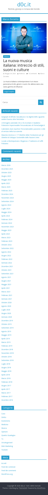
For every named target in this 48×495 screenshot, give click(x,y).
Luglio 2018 (5, 364)
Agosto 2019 (6, 331)
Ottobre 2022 (6, 245)
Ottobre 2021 (6, 270)
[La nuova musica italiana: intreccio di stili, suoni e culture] (23, 24)
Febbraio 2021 (6, 295)
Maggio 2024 (6, 212)
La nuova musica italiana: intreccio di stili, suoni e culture (23, 65)
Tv (2, 439)
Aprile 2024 (5, 216)
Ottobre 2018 (6, 357)
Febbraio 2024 (6, 219)
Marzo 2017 (5, 393)
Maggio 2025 (6, 180)
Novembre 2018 (7, 353)
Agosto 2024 (6, 205)
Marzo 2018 (5, 378)
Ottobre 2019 (6, 324)
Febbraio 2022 (6, 259)
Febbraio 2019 (6, 346)
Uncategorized (6, 442)
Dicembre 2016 (7, 400)
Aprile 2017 (5, 389)
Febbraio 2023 (6, 241)
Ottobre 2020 (6, 302)
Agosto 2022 (6, 252)
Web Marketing (7, 446)
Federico (22, 74)
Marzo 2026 (5, 165)
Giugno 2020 (6, 313)
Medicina (4, 424)
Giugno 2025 (6, 176)
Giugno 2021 (6, 281)
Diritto (3, 417)
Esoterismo (5, 421)
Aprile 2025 (5, 183)
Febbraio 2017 (6, 396)
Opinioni (4, 432)
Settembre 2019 (7, 328)
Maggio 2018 (6, 371)
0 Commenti (32, 74)
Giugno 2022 (6, 255)
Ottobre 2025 (6, 172)
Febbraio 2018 (6, 382)
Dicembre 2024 (7, 194)
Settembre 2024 (7, 201)
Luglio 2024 (5, 208)
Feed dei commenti (8, 470)
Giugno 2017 (6, 385)
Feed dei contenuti (8, 467)
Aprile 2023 (5, 234)
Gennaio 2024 (6, 223)
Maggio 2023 (6, 230)
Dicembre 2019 (7, 320)
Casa (3, 414)
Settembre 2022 (7, 248)
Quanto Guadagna (8, 435)
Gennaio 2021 (6, 299)
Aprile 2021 (5, 288)
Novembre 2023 (7, 227)
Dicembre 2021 (7, 266)
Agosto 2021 (6, 277)
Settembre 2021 (7, 273)
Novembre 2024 (7, 198)
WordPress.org (7, 474)
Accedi (3, 463)
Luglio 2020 (5, 310)
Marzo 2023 (5, 237)
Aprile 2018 (5, 375)
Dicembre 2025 (7, 169)
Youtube (4, 450)
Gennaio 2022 (6, 263)
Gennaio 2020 (6, 317)
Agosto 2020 (6, 306)
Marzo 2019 (5, 342)
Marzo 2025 (5, 187)
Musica (6, 57)
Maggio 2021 (6, 284)
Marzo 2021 (5, 292)
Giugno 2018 (6, 367)
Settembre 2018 (7, 360)
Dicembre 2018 (7, 349)
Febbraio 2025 (6, 190)
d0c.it (24, 4)
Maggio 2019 (6, 335)
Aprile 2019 (5, 338)
